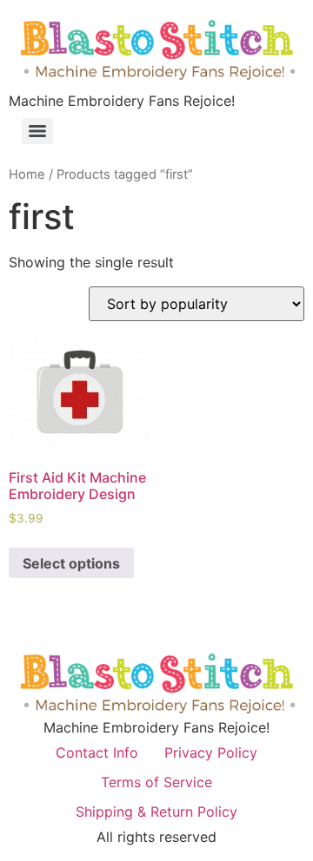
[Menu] (37, 131)
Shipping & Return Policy (156, 811)
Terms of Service (156, 782)
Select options (71, 563)
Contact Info (97, 752)
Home (27, 174)
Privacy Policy (210, 752)
